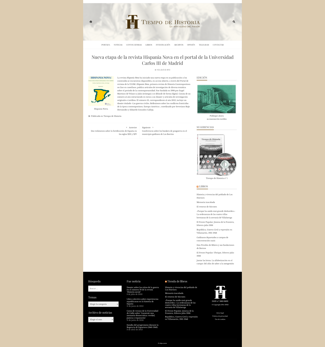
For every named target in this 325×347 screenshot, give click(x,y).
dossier (120, 103)
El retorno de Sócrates (207, 207)
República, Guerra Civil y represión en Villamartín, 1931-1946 (181, 318)
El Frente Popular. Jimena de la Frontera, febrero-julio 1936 (179, 312)
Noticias (118, 44)
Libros (148, 44)
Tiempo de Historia (112, 116)
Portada (105, 44)
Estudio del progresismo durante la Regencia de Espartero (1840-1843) (142, 326)
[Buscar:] (105, 289)
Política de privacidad (220, 316)
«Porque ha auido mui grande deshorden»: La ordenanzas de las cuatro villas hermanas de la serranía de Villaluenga (216, 214)
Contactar (218, 44)
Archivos (178, 44)
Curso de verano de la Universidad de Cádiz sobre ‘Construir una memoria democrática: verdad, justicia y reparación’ (142, 314)
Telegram (204, 44)
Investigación (163, 44)
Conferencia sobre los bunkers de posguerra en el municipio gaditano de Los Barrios (164, 130)
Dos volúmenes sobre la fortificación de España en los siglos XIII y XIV (114, 130)
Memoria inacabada (206, 202)
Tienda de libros (177, 281)
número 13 (144, 100)
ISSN (214, 301)
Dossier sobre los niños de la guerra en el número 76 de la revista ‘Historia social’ (143, 289)
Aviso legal (220, 313)
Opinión (191, 44)
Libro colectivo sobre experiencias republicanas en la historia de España (142, 301)
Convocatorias (134, 44)
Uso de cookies (220, 319)
